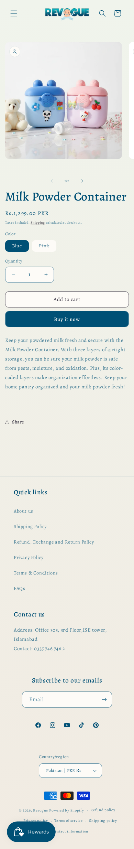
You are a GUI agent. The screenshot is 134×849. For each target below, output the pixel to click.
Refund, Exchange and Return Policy (54, 542)
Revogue (40, 810)
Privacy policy (35, 820)
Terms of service (68, 820)
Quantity (13, 261)
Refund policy (102, 810)
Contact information (70, 831)
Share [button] (18, 422)
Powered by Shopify (66, 810)
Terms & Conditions (36, 573)
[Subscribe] (104, 699)
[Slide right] (82, 181)
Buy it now (67, 319)
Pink (47, 247)
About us (23, 511)
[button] (13, 13)
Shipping (38, 222)
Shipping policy (103, 820)
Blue (17, 246)
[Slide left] (51, 181)
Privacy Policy (28, 557)
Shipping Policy (30, 526)
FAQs (19, 588)
